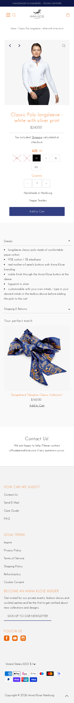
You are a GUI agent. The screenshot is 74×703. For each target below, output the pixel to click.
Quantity (37, 175)
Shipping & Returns (15, 308)
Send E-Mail (11, 502)
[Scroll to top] (66, 695)
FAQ (7, 518)
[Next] (19, 46)
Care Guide (11, 510)
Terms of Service (14, 558)
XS (16, 158)
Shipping (37, 137)
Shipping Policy (13, 566)
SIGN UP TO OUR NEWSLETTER (28, 616)
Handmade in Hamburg (38, 192)
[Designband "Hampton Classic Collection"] (37, 358)
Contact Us (11, 494)
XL (56, 158)
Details (8, 241)
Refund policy (12, 574)
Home (13, 28)
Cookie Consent (14, 582)
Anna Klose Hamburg (41, 695)
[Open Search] (14, 15)
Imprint (8, 542)
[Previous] (10, 46)
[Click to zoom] (64, 46)
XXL (36, 167)
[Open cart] (68, 15)
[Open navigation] (8, 14)
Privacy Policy (13, 550)
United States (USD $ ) (20, 663)
